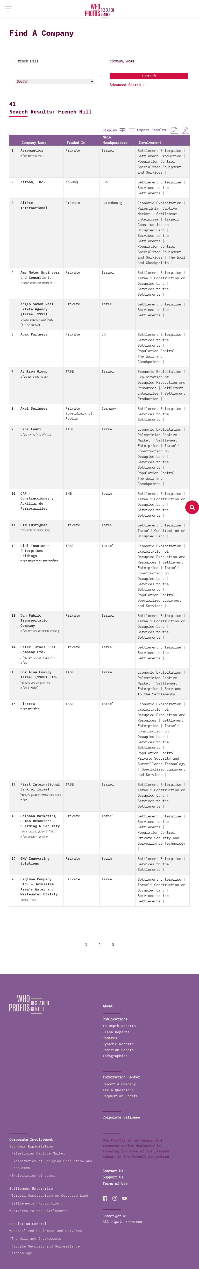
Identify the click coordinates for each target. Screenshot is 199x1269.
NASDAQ (72, 182)
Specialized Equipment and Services (46, 1231)
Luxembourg (112, 203)
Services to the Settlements (39, 1211)
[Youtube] (124, 1198)
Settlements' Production (35, 1203)
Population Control (156, 161)
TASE (70, 371)
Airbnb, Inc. (32, 182)
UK (104, 334)
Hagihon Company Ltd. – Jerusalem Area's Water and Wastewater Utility (39, 890)
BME (69, 493)
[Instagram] (114, 1198)
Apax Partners (33, 334)
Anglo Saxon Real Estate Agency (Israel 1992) (37, 315)
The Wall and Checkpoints (36, 1239)
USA (105, 182)
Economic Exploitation (159, 203)
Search (149, 76)
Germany (109, 408)
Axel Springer (33, 408)
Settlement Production (159, 156)
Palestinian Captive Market (38, 1153)
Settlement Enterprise (159, 151)
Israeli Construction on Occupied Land (158, 225)
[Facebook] (105, 1198)
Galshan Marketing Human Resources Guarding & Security (40, 827)
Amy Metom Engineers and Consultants (40, 278)
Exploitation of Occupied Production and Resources (161, 382)
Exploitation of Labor (33, 1176)
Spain (107, 493)
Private (73, 150)
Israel (108, 150)
